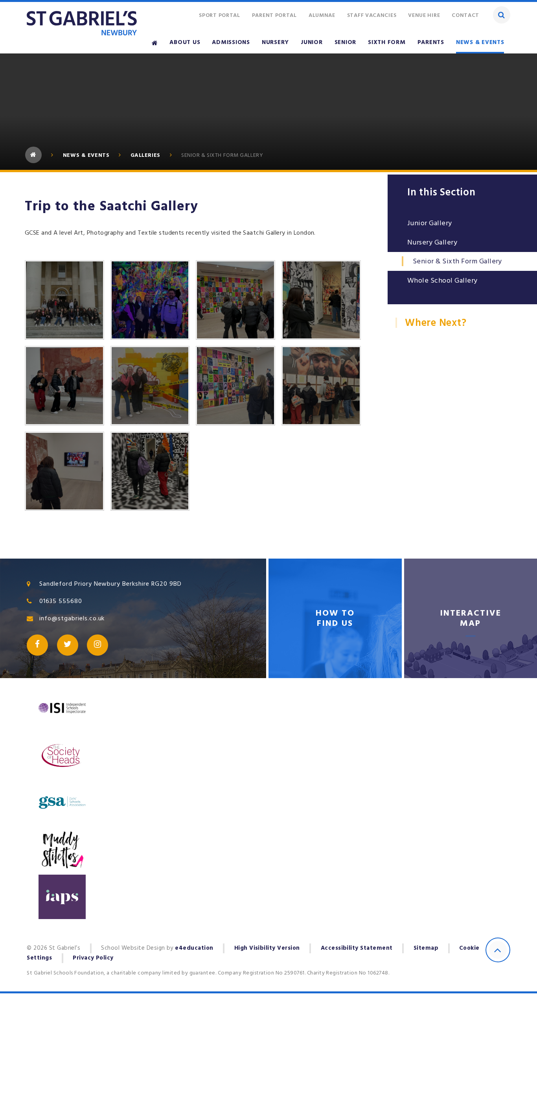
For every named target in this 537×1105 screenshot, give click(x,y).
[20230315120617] (150, 299)
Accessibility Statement (357, 948)
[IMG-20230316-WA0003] (235, 299)
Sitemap (426, 948)
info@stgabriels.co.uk (72, 618)
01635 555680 (60, 601)
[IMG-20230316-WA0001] (321, 299)
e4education (194, 948)
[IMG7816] (64, 299)
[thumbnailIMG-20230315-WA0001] (150, 471)
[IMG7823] (150, 385)
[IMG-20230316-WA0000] (64, 385)
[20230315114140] (64, 471)
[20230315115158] (235, 385)
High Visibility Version (267, 948)
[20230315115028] (321, 385)
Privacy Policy (93, 958)
